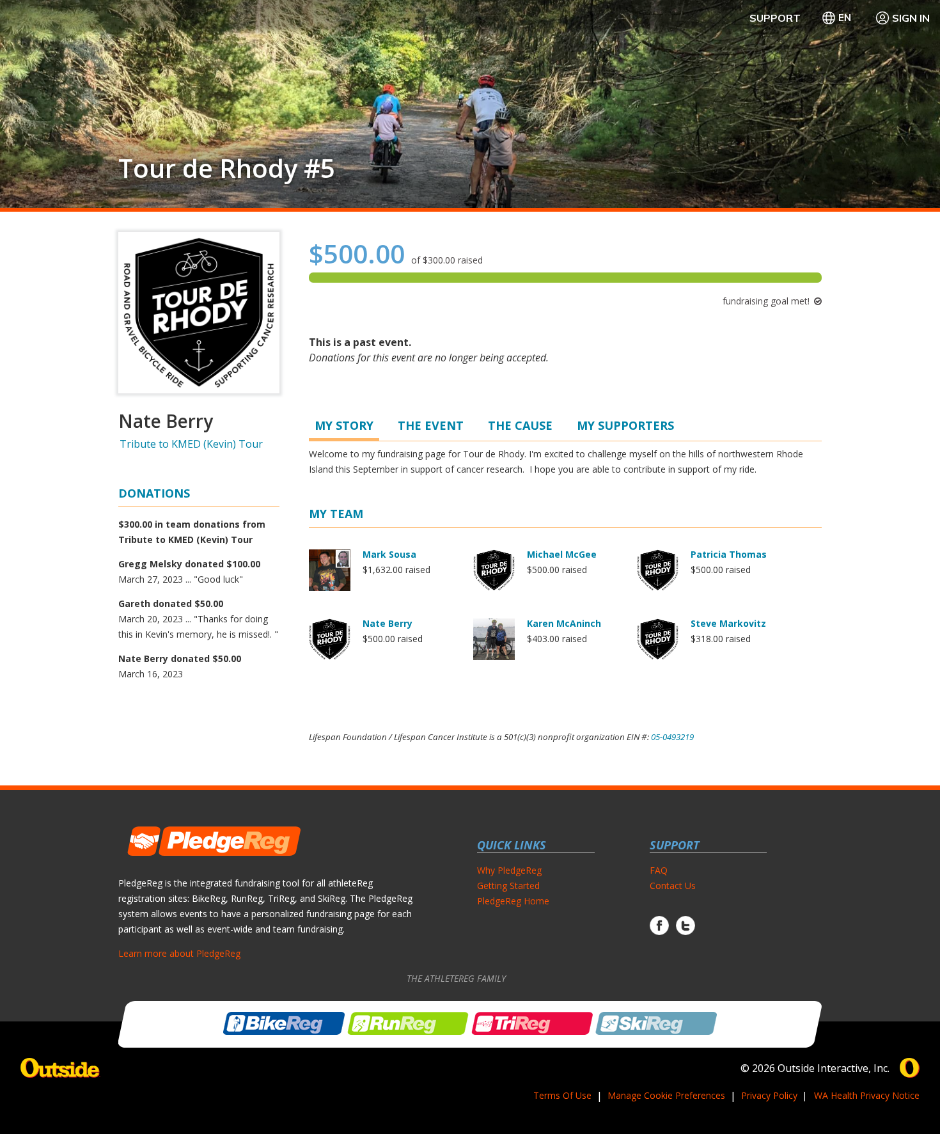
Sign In (911, 18)
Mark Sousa (389, 554)
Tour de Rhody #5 (226, 168)
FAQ (659, 870)
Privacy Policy (769, 1095)
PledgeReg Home (513, 901)
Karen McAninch (564, 623)
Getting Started (508, 885)
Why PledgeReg (509, 870)
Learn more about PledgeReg (179, 953)
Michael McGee (562, 554)
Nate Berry (387, 623)
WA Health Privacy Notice (867, 1095)
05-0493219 (672, 737)
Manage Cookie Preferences (666, 1095)
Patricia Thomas (729, 554)
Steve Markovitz (728, 623)
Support (775, 18)
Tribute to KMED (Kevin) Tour (191, 444)
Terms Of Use (562, 1095)
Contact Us (673, 885)
